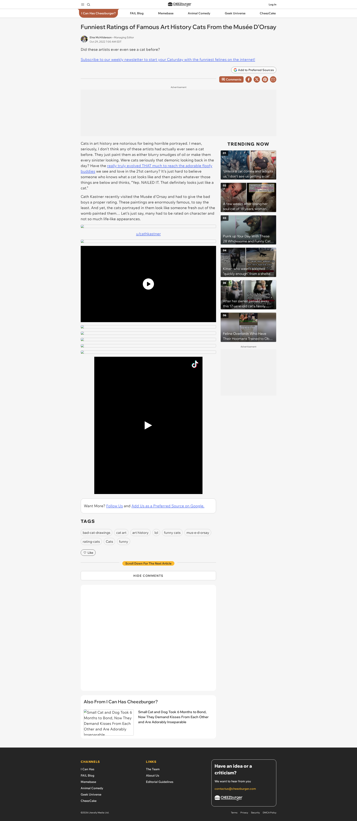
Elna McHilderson (101, 37)
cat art (121, 532)
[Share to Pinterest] (265, 79)
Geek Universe (91, 794)
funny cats (172, 532)
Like (90, 552)
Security (255, 812)
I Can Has (87, 769)
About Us (152, 775)
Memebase (88, 782)
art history (140, 532)
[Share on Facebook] (248, 79)
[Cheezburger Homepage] (180, 4)
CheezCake (89, 801)
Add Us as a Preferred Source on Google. (167, 505)
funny (123, 541)
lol (156, 532)
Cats (109, 541)
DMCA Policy (269, 812)
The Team (153, 769)
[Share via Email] (273, 79)
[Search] (88, 4)
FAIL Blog (87, 775)
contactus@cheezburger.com (235, 788)
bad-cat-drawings (96, 532)
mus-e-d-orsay (197, 532)
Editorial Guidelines (159, 782)
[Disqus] (148, 639)
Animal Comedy (92, 788)
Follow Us (114, 505)
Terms (234, 812)
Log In (272, 4)
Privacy (244, 812)
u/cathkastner (148, 233)
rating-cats (91, 541)
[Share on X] (257, 79)
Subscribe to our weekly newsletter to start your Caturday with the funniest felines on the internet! (168, 59)
